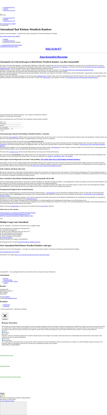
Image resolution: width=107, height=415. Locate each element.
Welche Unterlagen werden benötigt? (11, 236)
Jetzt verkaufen (4, 23)
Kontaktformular (14, 206)
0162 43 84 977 (53, 48)
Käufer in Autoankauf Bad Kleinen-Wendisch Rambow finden (16, 215)
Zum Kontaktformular (6, 252)
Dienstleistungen (7, 280)
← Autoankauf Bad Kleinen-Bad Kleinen (11, 45)
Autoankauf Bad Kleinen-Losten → (9, 46)
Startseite (5, 39)
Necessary (6, 332)
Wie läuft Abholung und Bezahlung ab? (11, 234)
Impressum (6, 306)
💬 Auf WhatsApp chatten (7, 401)
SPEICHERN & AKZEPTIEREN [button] (11, 345)
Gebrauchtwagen (41, 76)
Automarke (3, 123)
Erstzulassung (3, 127)
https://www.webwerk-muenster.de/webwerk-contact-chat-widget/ (32, 254)
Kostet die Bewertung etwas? (9, 230)
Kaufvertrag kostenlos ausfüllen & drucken (28, 242)
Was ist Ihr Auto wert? (9, 10)
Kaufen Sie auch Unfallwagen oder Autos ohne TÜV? (15, 231)
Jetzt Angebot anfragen (6, 36)
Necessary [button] (4, 331)
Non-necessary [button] (6, 338)
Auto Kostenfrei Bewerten (53, 56)
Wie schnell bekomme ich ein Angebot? (11, 233)
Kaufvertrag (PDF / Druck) (10, 281)
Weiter (2, 130)
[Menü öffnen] (0, 13)
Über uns (5, 278)
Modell (2, 125)
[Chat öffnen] (13, 408)
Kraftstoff (2, 128)
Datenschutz (6, 304)
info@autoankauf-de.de (10, 298)
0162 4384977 (12, 23)
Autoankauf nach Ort (9, 7)
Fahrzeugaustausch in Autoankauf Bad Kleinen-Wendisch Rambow (18, 212)
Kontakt (5, 283)
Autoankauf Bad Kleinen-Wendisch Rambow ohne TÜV (15, 214)
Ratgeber (5, 9)
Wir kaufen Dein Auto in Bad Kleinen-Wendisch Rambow (78, 70)
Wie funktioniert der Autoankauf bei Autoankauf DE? (15, 228)
